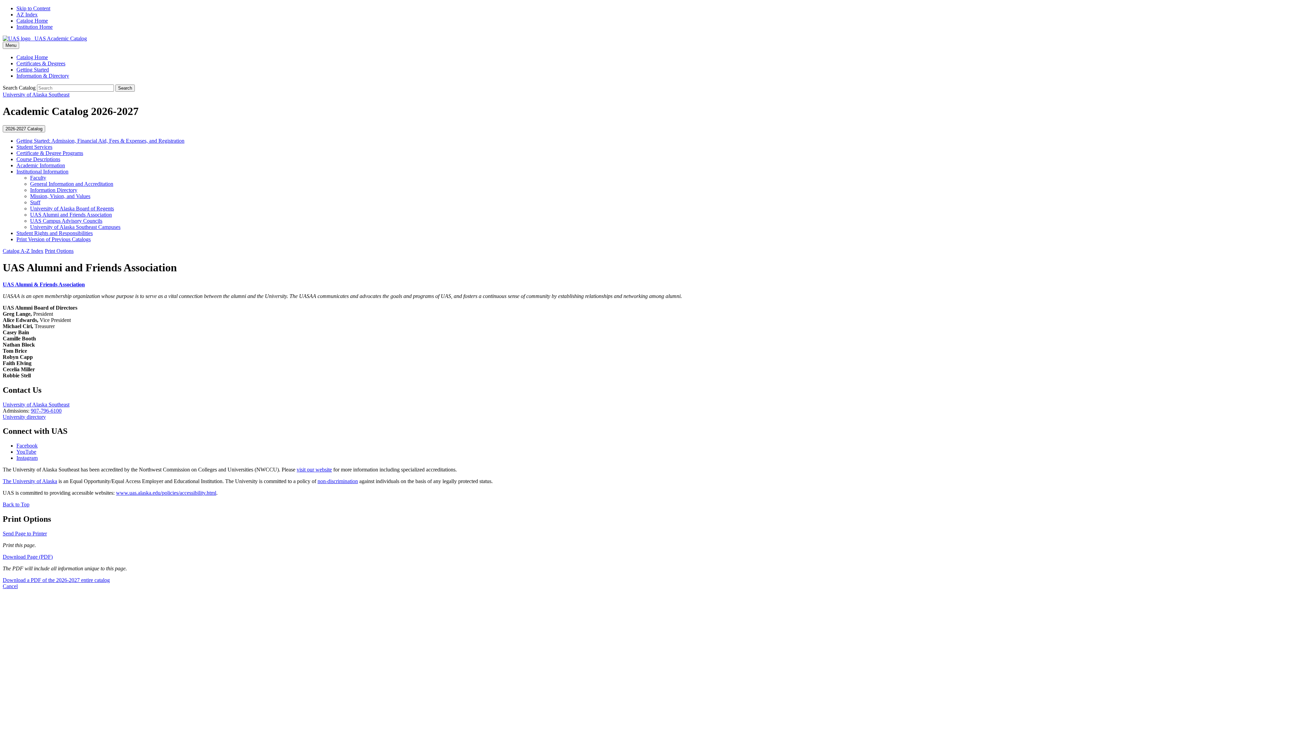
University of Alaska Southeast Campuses (75, 227)
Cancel (10, 586)
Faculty (38, 178)
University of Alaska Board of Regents (72, 208)
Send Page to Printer (25, 533)
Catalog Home (32, 21)
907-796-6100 (46, 411)
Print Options (59, 251)
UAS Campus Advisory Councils (66, 221)
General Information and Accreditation (71, 184)
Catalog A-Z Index (23, 251)
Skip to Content (33, 8)
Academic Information (40, 165)
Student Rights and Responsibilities (54, 233)
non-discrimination (338, 481)
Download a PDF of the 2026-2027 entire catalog (56, 580)
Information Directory (53, 190)
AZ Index (27, 14)
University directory (24, 417)
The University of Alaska (30, 481)
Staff (35, 202)
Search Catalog (19, 88)
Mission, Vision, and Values (60, 196)
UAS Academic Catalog (58, 38)
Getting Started (32, 70)
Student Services (34, 147)
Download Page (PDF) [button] (28, 557)
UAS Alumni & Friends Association (44, 284)
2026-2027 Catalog (23, 128)
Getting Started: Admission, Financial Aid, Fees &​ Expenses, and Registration (100, 141)
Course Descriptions (38, 159)
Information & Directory (42, 76)
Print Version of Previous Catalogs (53, 239)
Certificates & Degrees (40, 63)
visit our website (314, 469)
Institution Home (34, 27)
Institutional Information (42, 171)
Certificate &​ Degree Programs (49, 153)
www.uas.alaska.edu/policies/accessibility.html (166, 493)
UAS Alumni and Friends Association (71, 215)
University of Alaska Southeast (36, 404)
